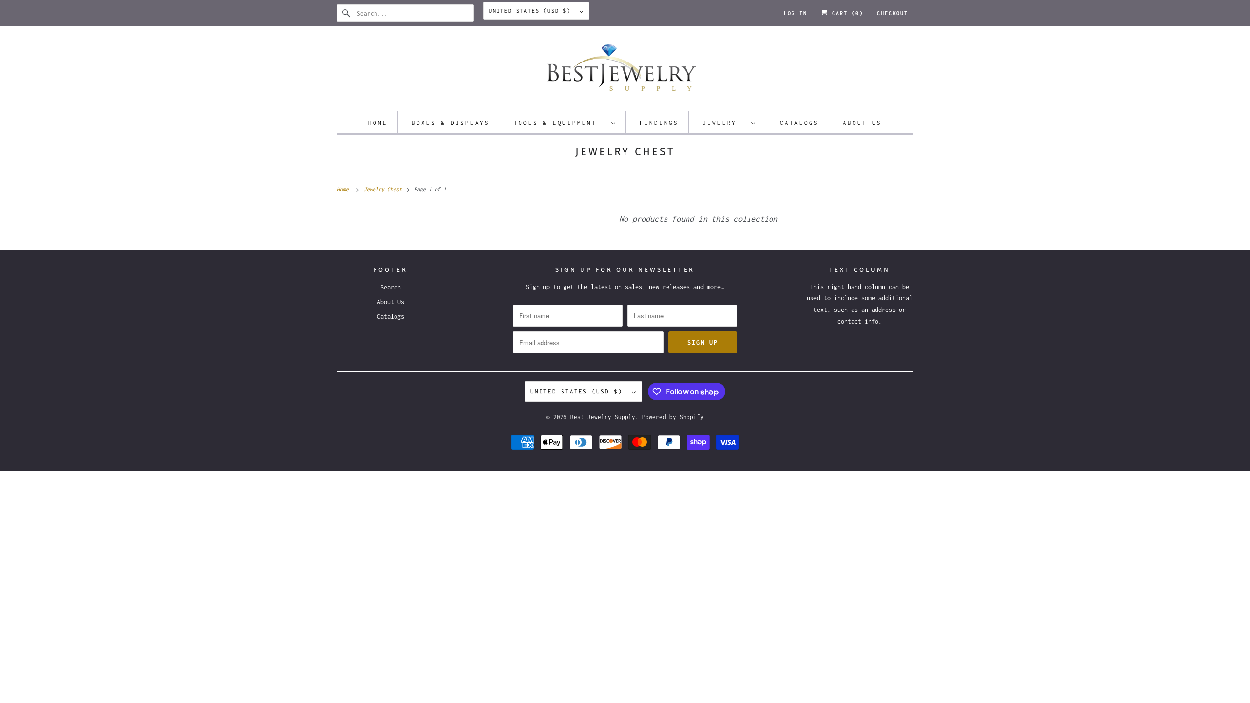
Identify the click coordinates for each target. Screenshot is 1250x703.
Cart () (845, 13)
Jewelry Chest (625, 151)
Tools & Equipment (560, 123)
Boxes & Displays (451, 123)
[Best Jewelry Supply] (625, 70)
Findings (659, 123)
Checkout (892, 13)
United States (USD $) (532, 11)
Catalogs (799, 123)
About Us (862, 123)
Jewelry (725, 123)
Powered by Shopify (673, 417)
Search (390, 287)
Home (378, 123)
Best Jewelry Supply (602, 417)
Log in (795, 13)
